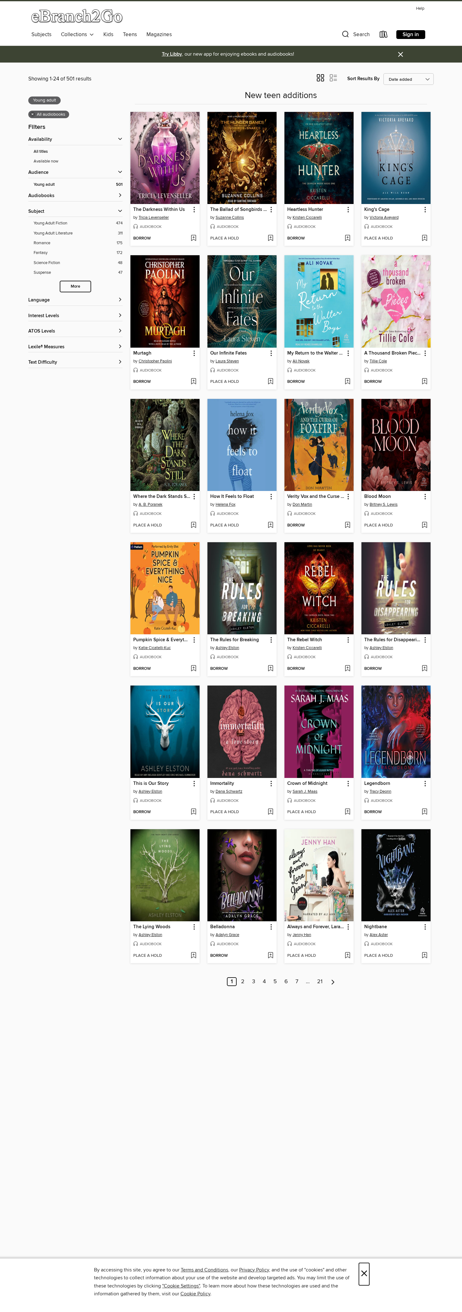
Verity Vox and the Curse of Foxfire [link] (316, 496)
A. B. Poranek (150, 504)
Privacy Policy (254, 1270)
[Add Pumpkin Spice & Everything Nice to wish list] (193, 669)
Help (420, 8)
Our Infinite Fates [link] (228, 353)
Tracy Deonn (380, 791)
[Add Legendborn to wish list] (424, 812)
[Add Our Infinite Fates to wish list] (270, 382)
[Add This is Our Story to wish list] (193, 812)
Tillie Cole (378, 361)
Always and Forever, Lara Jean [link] (316, 927)
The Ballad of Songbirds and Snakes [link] (239, 209)
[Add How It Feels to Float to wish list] (270, 525)
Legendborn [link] (377, 783)
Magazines (159, 34)
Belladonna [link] (222, 927)
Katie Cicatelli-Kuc (155, 647)
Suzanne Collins (230, 217)
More (75, 286)
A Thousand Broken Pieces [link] (393, 353)
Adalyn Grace (227, 934)
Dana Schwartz (229, 791)
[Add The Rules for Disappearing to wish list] (424, 669)
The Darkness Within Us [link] (159, 209)
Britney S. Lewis (384, 504)
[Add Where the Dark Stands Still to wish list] (193, 525)
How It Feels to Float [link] (232, 496)
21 (319, 981)
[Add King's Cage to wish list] (424, 238)
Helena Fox (225, 504)
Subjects (41, 34)
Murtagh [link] (142, 353)
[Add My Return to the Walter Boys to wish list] (347, 382)
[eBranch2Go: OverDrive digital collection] (77, 16)
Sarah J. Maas (305, 791)
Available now (46, 161)
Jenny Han (302, 934)
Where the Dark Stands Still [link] (162, 496)
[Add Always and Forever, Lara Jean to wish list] (347, 956)
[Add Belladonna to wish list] (270, 956)
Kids (108, 34)
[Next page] (333, 981)
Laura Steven (227, 361)
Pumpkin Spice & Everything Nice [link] (162, 640)
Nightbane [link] (375, 927)
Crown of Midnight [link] (307, 783)
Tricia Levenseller (154, 217)
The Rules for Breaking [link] (234, 640)
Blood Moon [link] (377, 496)
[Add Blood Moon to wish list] (424, 525)
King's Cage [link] (376, 209)
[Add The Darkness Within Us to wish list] (193, 238)
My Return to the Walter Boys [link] (316, 353)
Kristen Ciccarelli (307, 217)
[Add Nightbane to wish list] (424, 956)
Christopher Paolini (155, 361)
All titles (41, 151)
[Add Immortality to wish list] (270, 812)
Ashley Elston (227, 647)
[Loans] (383, 36)
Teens (130, 34)
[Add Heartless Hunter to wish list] (347, 238)
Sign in (411, 34)
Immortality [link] (222, 783)
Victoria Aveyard (384, 217)
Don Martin (302, 504)
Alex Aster (379, 934)
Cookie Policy (195, 1294)
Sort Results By (363, 79)
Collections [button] (75, 34)
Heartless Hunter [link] (305, 209)
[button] (355, 36)
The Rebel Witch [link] (304, 640)
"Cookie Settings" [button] (181, 1286)
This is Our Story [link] (151, 783)
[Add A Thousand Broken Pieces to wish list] (424, 382)
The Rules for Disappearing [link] (393, 640)
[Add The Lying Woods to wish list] (193, 956)
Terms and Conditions (204, 1270)
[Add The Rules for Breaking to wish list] (270, 669)
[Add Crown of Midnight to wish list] (347, 812)
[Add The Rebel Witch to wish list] (347, 669)
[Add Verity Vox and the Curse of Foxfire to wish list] (347, 525)
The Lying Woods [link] (151, 927)
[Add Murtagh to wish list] (193, 382)
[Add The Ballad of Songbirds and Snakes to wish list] (270, 238)
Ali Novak (301, 361)
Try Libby (172, 54)
